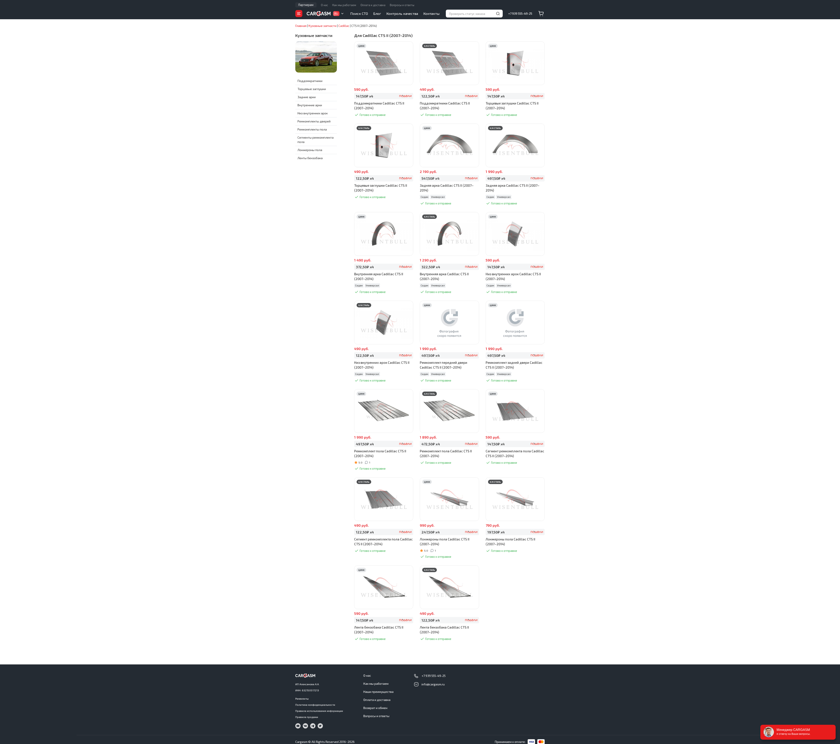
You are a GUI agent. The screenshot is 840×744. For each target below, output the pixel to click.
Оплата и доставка (372, 5)
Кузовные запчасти (313, 35)
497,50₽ (496, 178)
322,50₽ (431, 267)
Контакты (431, 13)
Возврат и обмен (375, 708)
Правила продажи (306, 716)
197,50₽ (496, 532)
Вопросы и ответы (402, 5)
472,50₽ (431, 444)
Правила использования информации (319, 710)
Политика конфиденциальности (315, 704)
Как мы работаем (344, 5)
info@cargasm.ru (433, 684)
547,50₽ (430, 178)
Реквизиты (302, 698)
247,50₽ (430, 532)
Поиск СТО (359, 13)
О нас (324, 5)
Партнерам (305, 5)
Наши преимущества (378, 691)
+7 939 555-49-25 (520, 13)
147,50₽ (364, 96)
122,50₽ (430, 96)
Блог (377, 13)
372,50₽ (365, 267)
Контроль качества (402, 13)
